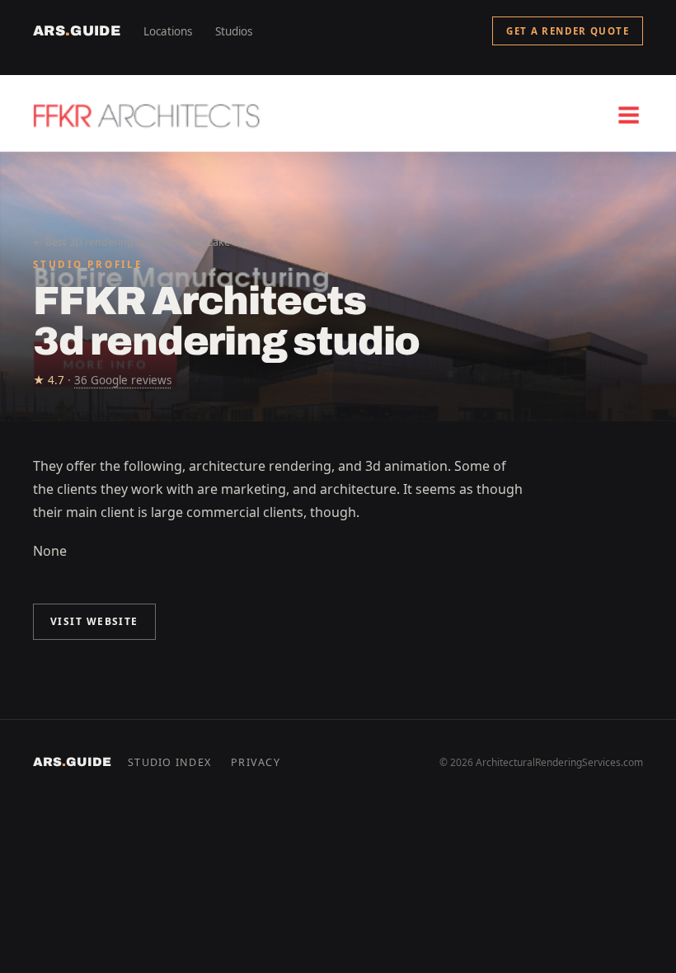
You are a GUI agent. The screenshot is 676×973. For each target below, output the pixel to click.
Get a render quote (567, 31)
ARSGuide (76, 31)
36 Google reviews (122, 380)
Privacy (255, 762)
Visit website (94, 621)
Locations (167, 31)
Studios (233, 31)
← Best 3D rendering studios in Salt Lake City (142, 242)
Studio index (169, 762)
